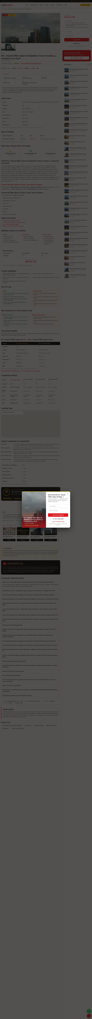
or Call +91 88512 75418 (58, 521)
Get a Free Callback (58, 515)
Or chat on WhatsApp (58, 518)
